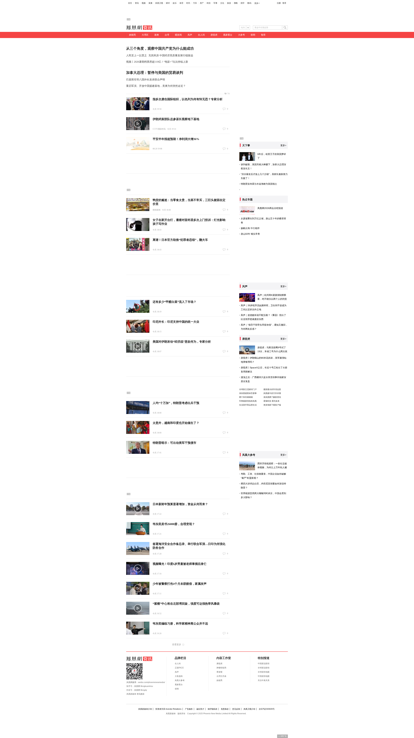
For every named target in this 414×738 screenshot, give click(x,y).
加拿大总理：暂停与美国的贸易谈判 (154, 73)
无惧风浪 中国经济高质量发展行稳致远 (170, 55)
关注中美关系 (263, 680)
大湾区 (145, 35)
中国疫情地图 (263, 676)
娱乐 (175, 3)
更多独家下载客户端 (272, 405)
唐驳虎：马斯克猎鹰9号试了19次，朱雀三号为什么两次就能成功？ (272, 351)
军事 (215, 3)
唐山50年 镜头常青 (250, 234)
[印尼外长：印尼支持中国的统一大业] (137, 326)
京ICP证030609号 (267, 709)
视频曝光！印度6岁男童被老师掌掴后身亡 (180, 563)
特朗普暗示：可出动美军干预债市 (174, 442)
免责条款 (225, 709)
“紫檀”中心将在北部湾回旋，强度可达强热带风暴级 (186, 603)
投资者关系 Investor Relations (168, 709)
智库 (263, 35)
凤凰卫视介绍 (249, 709)
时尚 (188, 3)
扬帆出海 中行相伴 (250, 228)
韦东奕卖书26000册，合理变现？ (174, 524)
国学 (243, 3)
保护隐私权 (212, 709)
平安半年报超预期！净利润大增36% (176, 139)
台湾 (167, 35)
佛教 (236, 3)
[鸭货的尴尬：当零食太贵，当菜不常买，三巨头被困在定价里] (137, 204)
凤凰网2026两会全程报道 (270, 208)
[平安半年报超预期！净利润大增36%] (137, 143)
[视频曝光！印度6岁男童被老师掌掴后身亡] (137, 568)
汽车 (195, 3)
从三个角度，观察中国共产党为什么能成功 (160, 48)
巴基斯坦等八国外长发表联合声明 (145, 79)
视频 (144, 3)
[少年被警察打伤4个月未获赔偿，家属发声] (137, 588)
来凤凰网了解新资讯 (272, 397)
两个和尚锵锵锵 (246, 397)
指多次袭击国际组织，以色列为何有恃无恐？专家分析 (188, 99)
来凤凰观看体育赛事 (248, 393)
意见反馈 (236, 709)
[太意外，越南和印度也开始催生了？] (137, 427)
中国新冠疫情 (263, 663)
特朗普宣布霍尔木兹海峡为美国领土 (259, 184)
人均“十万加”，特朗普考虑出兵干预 (176, 403)
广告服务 (189, 709)
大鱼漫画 (179, 676)
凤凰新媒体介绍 (145, 709)
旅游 (229, 3)
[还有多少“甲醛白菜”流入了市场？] (137, 306)
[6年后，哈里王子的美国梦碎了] (247, 156)
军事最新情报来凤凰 (248, 401)
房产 (202, 3)
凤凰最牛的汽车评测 (272, 393)
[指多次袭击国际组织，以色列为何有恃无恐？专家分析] (137, 103)
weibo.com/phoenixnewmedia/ (151, 682)
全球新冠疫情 (263, 668)
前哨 (253, 35)
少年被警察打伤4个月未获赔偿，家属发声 (180, 583)
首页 (130, 3)
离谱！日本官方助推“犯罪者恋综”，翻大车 (180, 239)
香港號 (219, 672)
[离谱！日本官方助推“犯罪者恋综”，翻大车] (137, 244)
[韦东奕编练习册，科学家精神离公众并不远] (137, 628)
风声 (190, 35)
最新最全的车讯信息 (272, 389)
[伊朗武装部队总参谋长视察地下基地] (137, 123)
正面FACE (179, 668)
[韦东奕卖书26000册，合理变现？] (137, 528)
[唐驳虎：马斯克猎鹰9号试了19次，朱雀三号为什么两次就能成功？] (247, 350)
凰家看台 (227, 35)
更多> (283, 145)
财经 (168, 3)
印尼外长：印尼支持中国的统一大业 (176, 321)
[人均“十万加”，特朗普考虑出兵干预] (137, 407)
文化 (222, 3)
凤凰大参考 (180, 680)
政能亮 (132, 35)
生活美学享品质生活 (248, 405)
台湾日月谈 (221, 676)
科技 (209, 3)
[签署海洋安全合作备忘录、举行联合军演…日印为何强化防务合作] (137, 548)
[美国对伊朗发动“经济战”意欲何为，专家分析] (137, 346)
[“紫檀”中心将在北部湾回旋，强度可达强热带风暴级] (137, 608)
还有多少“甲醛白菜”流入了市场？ (174, 301)
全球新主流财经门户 (248, 389)
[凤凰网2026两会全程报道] (247, 210)
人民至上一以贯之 (136, 55)
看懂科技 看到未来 (271, 401)
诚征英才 (200, 709)
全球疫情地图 (263, 672)
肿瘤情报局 (221, 668)
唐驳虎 (214, 35)
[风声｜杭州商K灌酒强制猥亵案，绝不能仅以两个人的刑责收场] (247, 297)
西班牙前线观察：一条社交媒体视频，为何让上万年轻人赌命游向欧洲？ (272, 467)
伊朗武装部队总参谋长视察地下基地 (176, 119)
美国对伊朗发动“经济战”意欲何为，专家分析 (182, 341)
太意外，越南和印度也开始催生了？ (176, 423)
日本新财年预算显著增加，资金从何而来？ (180, 504)
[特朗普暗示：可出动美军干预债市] (137, 447)
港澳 (156, 35)
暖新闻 (178, 35)
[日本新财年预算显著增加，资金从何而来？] (137, 508)
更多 (256, 3)
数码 (249, 3)
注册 (279, 3)
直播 (150, 3)
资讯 (137, 3)
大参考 (241, 35)
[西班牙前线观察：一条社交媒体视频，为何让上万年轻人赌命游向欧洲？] (247, 466)
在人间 (201, 35)
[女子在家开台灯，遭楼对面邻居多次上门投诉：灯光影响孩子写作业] (137, 224)
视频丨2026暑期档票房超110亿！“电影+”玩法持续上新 (157, 61)
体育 (181, 3)
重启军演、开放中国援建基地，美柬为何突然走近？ (156, 85)
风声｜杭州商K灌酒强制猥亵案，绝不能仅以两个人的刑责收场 (272, 299)
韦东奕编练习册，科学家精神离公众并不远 (180, 623)
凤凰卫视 (159, 3)
